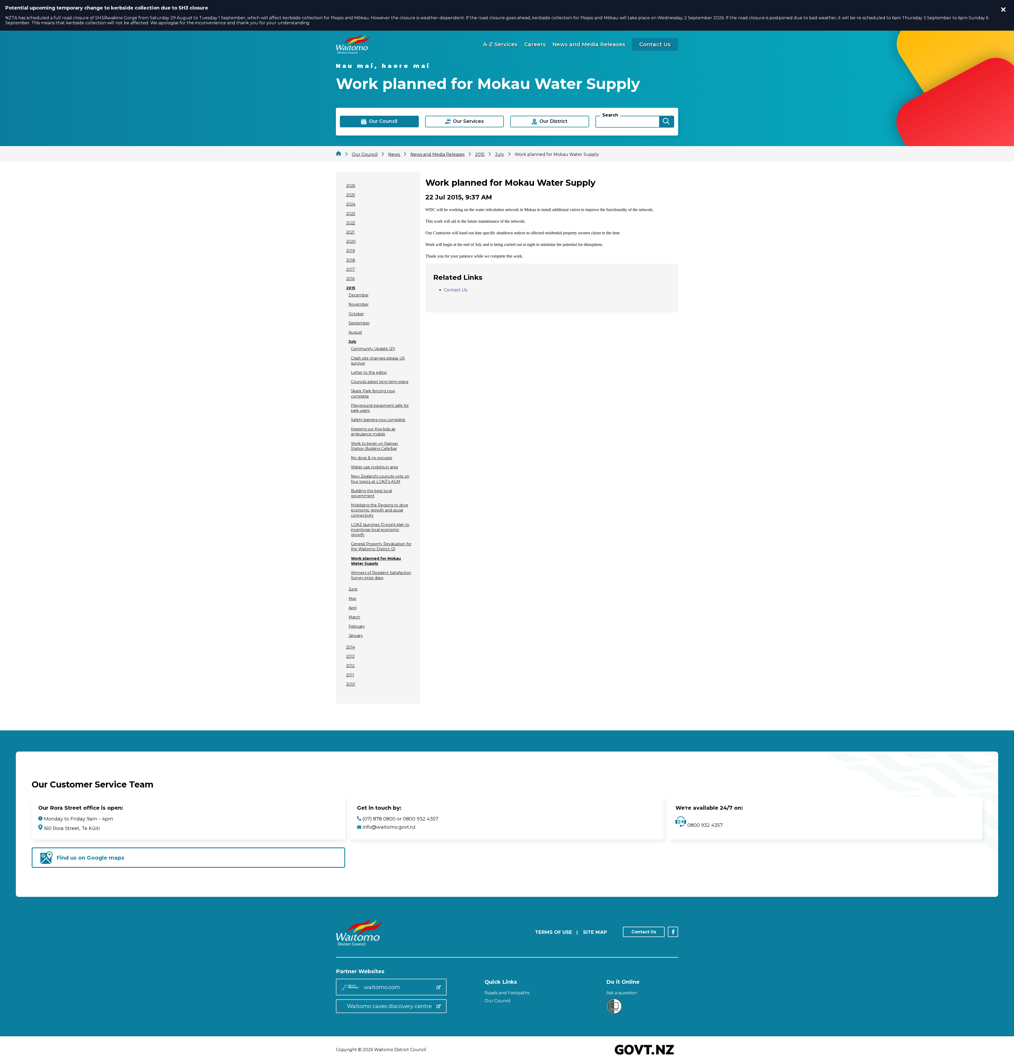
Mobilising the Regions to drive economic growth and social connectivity (379, 510)
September (359, 323)
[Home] (353, 52)
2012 (350, 665)
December (359, 295)
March (354, 617)
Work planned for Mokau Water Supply (376, 561)
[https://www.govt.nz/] (644, 1055)
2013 (350, 656)
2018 (350, 260)
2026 (350, 185)
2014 (350, 647)
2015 (350, 288)
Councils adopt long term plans (379, 381)
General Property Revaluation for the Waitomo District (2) (381, 546)
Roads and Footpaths (507, 992)
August (355, 332)
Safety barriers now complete (378, 419)
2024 (350, 204)
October (356, 313)
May (352, 598)
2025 (350, 195)
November (359, 304)
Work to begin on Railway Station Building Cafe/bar (374, 446)
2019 (350, 250)
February (357, 626)
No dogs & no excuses (371, 457)
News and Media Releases (588, 44)
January (356, 635)
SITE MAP (595, 932)
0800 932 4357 (704, 825)
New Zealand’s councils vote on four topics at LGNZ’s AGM (380, 479)
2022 (350, 223)
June (353, 589)
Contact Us (655, 44)
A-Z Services (500, 44)
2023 (350, 213)
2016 (350, 278)
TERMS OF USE (553, 932)
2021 (350, 232)
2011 (350, 675)
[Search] (666, 121)
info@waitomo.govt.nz (389, 827)
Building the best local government (371, 493)
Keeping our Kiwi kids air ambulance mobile (373, 431)
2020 (351, 241)
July (352, 341)
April (352, 607)
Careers (535, 44)
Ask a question (621, 992)
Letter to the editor (369, 372)
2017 (350, 269)
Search (610, 115)
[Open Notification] (1003, 9)
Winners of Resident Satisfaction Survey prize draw (381, 575)
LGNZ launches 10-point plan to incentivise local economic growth (380, 529)
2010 (350, 684)
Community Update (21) (373, 348)
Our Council (497, 1000)
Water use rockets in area (374, 467)
